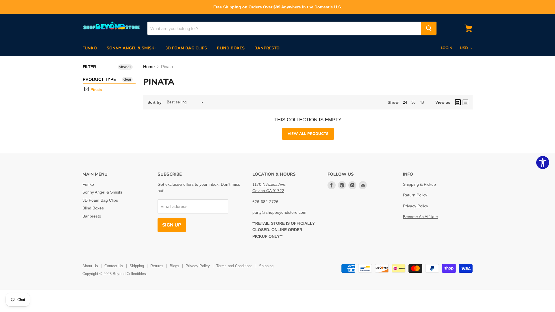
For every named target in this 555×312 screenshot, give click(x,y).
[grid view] (458, 102)
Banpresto (267, 48)
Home (149, 66)
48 (422, 102)
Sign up (171, 225)
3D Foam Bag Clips (186, 48)
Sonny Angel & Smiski (131, 48)
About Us (90, 266)
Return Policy (415, 195)
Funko (89, 48)
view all (125, 67)
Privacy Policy (415, 206)
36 (413, 102)
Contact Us (113, 266)
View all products (308, 133)
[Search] (428, 28)
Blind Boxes (231, 48)
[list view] (465, 102)
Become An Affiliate (420, 216)
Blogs (174, 266)
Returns (156, 266)
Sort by (154, 102)
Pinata (95, 90)
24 (405, 102)
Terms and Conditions (234, 266)
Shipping (137, 266)
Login (446, 48)
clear (127, 79)
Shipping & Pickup (419, 184)
